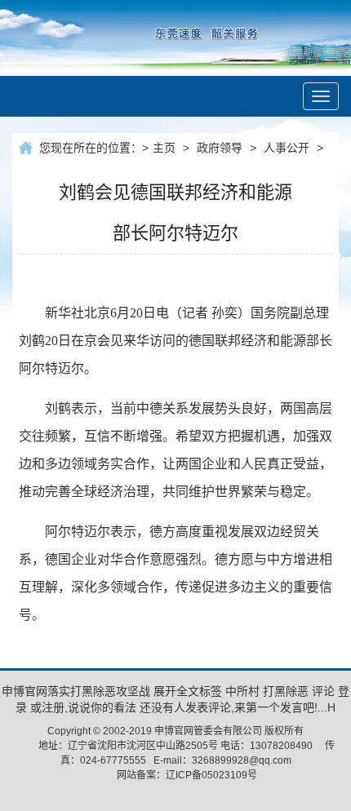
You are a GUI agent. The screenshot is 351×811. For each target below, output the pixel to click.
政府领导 (219, 147)
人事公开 (286, 147)
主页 (164, 147)
